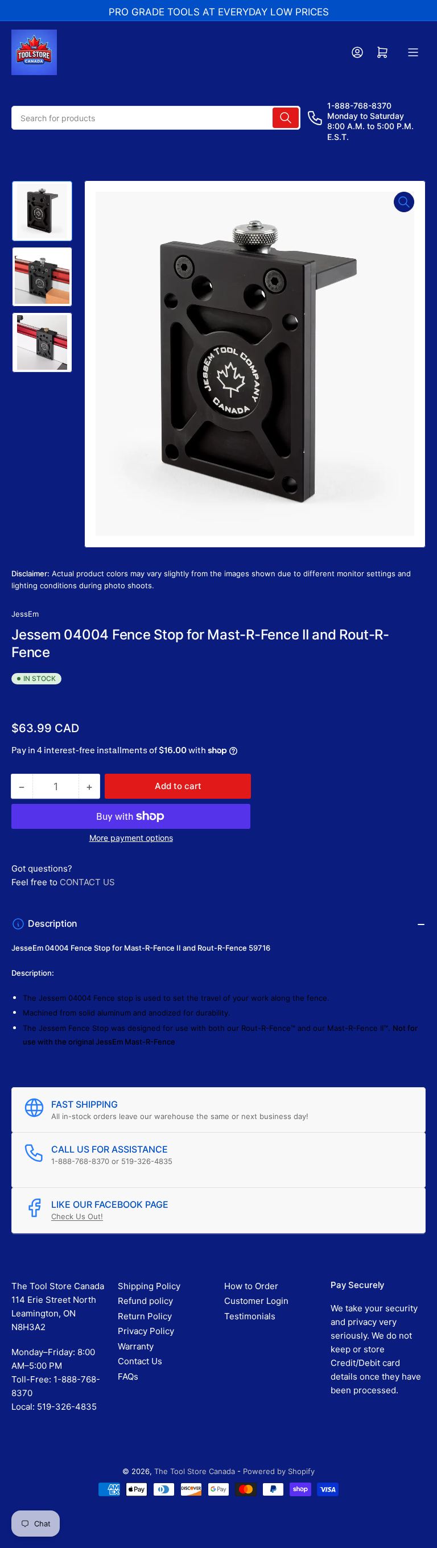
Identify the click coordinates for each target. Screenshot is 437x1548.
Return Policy (145, 1316)
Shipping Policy (149, 1286)
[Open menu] (413, 52)
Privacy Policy (146, 1331)
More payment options (131, 838)
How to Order (251, 1286)
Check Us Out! (77, 1216)
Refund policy (145, 1300)
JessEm (25, 613)
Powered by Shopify (279, 1471)
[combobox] (155, 118)
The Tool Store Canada (194, 1471)
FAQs (128, 1376)
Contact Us (140, 1361)
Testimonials (249, 1316)
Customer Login (256, 1300)
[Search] (285, 117)
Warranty (136, 1346)
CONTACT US (87, 882)
